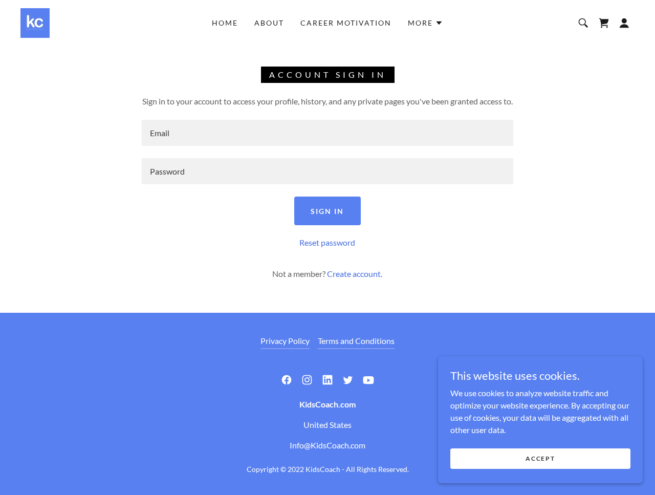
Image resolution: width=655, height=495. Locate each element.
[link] (35, 22)
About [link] (269, 22)
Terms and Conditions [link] (356, 341)
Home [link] (225, 22)
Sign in (327, 211)
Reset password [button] (327, 242)
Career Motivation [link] (345, 22)
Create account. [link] (354, 273)
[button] (425, 23)
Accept (540, 458)
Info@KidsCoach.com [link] (327, 445)
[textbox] (327, 133)
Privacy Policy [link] (285, 341)
